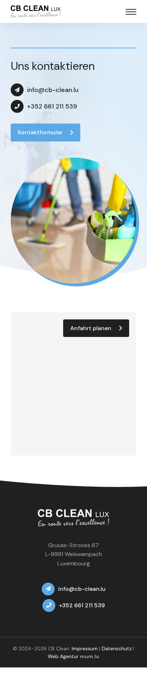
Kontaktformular (40, 132)
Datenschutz (117, 648)
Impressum (85, 648)
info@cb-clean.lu (52, 90)
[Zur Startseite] (36, 11)
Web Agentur (63, 656)
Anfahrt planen (90, 328)
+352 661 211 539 (52, 106)
